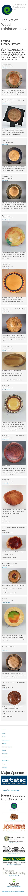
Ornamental (5, 753)
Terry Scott (4, 534)
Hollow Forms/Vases (7, 746)
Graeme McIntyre (6, 268)
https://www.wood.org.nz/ (14, 853)
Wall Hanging (5, 760)
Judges (4, 763)
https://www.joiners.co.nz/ (14, 831)
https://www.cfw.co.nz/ (14, 875)
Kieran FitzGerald (6, 219)
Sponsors (4, 767)
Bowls (3, 733)
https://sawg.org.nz (14, 842)
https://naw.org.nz (14, 809)
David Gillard (5, 483)
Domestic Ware (5, 740)
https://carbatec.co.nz (11, 790)
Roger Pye (4, 350)
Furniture (4, 743)
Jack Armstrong (5, 103)
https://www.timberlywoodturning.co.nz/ (14, 820)
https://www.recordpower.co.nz (14, 864)
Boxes (3, 736)
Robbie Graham (5, 439)
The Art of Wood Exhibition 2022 (14, 24)
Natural (4, 750)
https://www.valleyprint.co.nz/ (14, 886)
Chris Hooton (5, 68)
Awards (4, 730)
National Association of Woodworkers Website (13, 891)
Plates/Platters (5, 757)
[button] (14, 79)
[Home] (7, 9)
